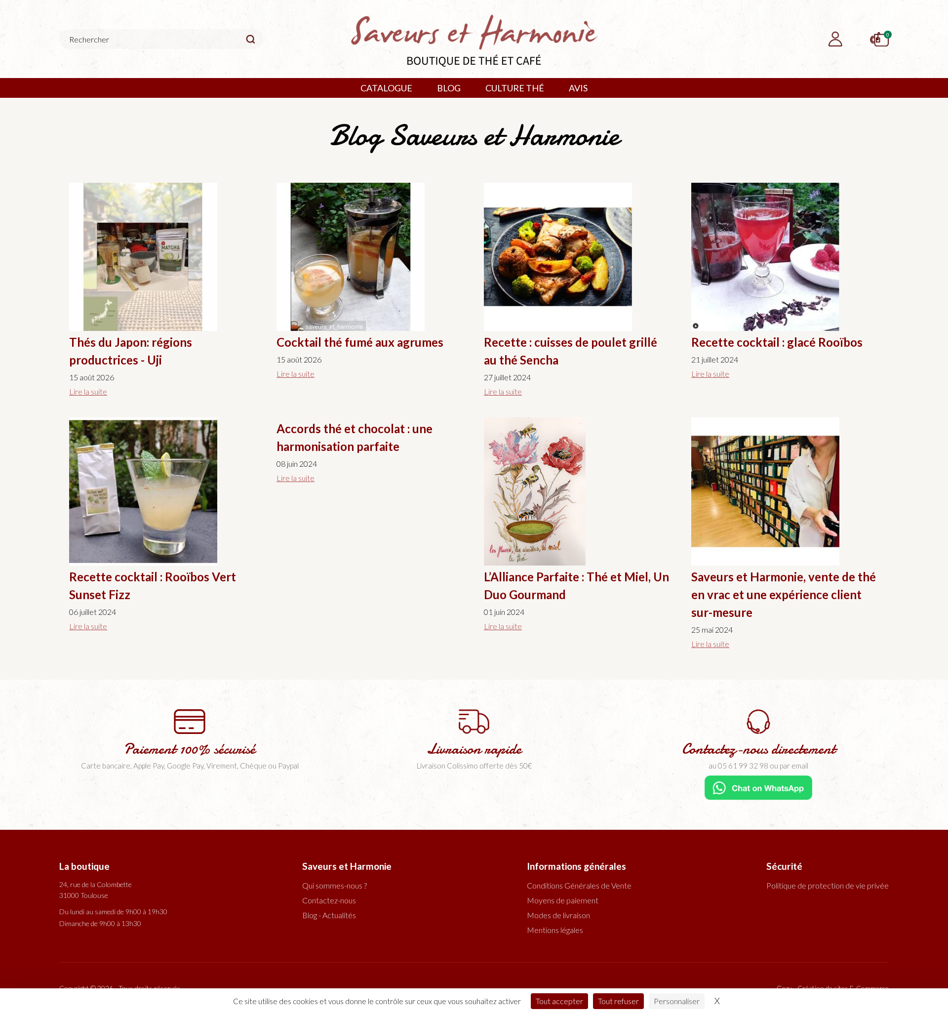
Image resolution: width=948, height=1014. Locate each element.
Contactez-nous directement (758, 749)
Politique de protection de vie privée (827, 885)
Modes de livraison (558, 915)
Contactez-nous (329, 900)
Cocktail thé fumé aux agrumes (359, 342)
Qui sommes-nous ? (334, 885)
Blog (449, 87)
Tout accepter (559, 1001)
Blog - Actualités (329, 915)
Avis (578, 87)
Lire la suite (88, 391)
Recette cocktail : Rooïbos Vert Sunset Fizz (152, 585)
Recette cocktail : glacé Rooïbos (777, 342)
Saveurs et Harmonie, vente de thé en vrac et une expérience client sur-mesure (783, 594)
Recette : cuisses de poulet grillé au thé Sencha (570, 351)
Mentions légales (555, 929)
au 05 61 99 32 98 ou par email (758, 765)
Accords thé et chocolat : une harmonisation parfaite (354, 437)
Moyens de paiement (562, 900)
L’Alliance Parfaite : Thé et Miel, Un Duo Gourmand (576, 585)
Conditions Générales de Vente (579, 885)
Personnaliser (677, 1001)
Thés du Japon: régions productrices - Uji (130, 351)
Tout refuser (618, 1001)
